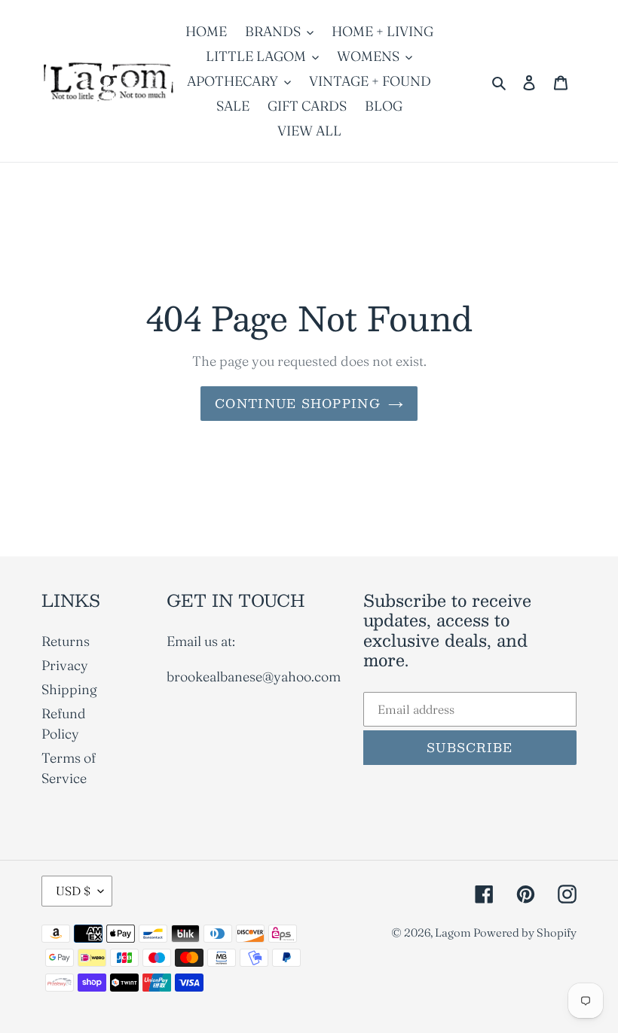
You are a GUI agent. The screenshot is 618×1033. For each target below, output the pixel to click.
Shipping (69, 689)
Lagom (454, 932)
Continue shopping (298, 403)
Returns (65, 641)
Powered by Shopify (525, 932)
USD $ (73, 890)
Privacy (64, 665)
